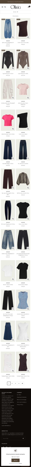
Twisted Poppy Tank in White (8, 376)
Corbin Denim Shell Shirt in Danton (23, 314)
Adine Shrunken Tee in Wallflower (23, 103)
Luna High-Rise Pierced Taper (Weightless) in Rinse (23, 254)
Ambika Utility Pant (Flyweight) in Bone (8, 103)
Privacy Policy (20, 404)
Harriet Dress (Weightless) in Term (8, 345)
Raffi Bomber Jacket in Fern (23, 193)
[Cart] (28, 7)
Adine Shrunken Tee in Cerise (8, 134)
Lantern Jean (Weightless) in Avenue (8, 254)
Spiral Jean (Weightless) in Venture (8, 43)
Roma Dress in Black (23, 284)
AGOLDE (8, 40)
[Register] (23, 438)
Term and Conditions (21, 402)
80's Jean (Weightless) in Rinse (8, 224)
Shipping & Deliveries (21, 397)
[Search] (5, 7)
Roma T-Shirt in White (8, 284)
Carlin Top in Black (23, 134)
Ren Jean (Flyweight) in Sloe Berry (8, 193)
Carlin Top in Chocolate (23, 42)
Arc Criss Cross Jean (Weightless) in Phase (8, 314)
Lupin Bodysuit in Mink (23, 73)
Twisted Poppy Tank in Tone (23, 376)
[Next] (22, 383)
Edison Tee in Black (23, 224)
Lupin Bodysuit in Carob (8, 73)
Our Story (19, 394)
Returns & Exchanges (21, 399)
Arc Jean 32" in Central (23, 163)
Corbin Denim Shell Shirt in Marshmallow (23, 345)
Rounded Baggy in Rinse (8, 163)
